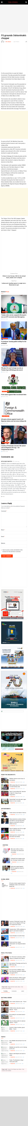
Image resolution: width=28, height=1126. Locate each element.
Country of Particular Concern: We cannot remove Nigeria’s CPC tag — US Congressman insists (13, 447)
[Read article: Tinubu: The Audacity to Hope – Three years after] (5, 1062)
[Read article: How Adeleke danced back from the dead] (5, 1042)
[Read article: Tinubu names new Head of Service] (5, 814)
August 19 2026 (19, 814)
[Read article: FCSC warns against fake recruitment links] (14, 383)
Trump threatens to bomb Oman (17, 935)
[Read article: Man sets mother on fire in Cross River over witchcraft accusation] (6, 851)
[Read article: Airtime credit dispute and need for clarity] (5, 1055)
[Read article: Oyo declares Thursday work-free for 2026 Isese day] (5, 965)
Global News (5, 416)
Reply (3, 496)
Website (3, 543)
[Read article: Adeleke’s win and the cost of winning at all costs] (5, 1049)
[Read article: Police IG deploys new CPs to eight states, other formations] (5, 830)
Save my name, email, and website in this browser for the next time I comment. (13, 550)
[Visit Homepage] (14, 2)
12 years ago (16, 461)
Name (3, 530)
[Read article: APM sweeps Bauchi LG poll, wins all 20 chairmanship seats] (5, 787)
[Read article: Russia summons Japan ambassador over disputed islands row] (5, 944)
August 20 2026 (21, 854)
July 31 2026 (18, 1063)
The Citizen (8, 41)
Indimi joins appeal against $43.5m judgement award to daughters (17, 868)
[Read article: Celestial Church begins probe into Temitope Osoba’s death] (6, 860)
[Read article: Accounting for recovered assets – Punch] (5, 1016)
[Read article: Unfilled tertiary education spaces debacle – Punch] (5, 1010)
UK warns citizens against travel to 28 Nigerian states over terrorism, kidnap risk (17, 885)
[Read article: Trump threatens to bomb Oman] (5, 937)
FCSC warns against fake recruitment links (13, 394)
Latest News (5, 391)
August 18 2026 (19, 782)
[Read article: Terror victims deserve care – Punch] (5, 1003)
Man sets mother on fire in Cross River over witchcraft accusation (17, 850)
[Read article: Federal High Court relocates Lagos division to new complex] (5, 801)
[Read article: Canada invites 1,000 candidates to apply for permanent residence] (5, 931)
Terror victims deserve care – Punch (17, 1001)
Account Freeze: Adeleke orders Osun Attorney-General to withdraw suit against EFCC (17, 971)
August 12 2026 (19, 796)
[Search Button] (26, 2)
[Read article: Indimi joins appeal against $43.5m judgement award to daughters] (6, 868)
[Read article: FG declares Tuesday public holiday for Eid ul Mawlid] (14, 330)
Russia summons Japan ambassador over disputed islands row (17, 944)
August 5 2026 (19, 1057)
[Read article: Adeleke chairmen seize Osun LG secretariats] (5, 780)
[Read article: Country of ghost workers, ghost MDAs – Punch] (5, 1029)
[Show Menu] (2, 2)
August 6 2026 (19, 838)
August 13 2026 (21, 862)
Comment (4, 511)
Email (3, 536)
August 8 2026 (19, 825)
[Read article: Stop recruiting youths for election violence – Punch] (5, 1023)
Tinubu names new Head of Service (17, 812)
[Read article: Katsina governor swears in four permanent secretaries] (5, 837)
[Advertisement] (14, 18)
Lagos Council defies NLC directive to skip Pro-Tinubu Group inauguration (17, 793)
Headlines (4, 311)
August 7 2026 (19, 832)
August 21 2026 (5, 345)
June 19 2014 (16, 41)
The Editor (12, 782)
